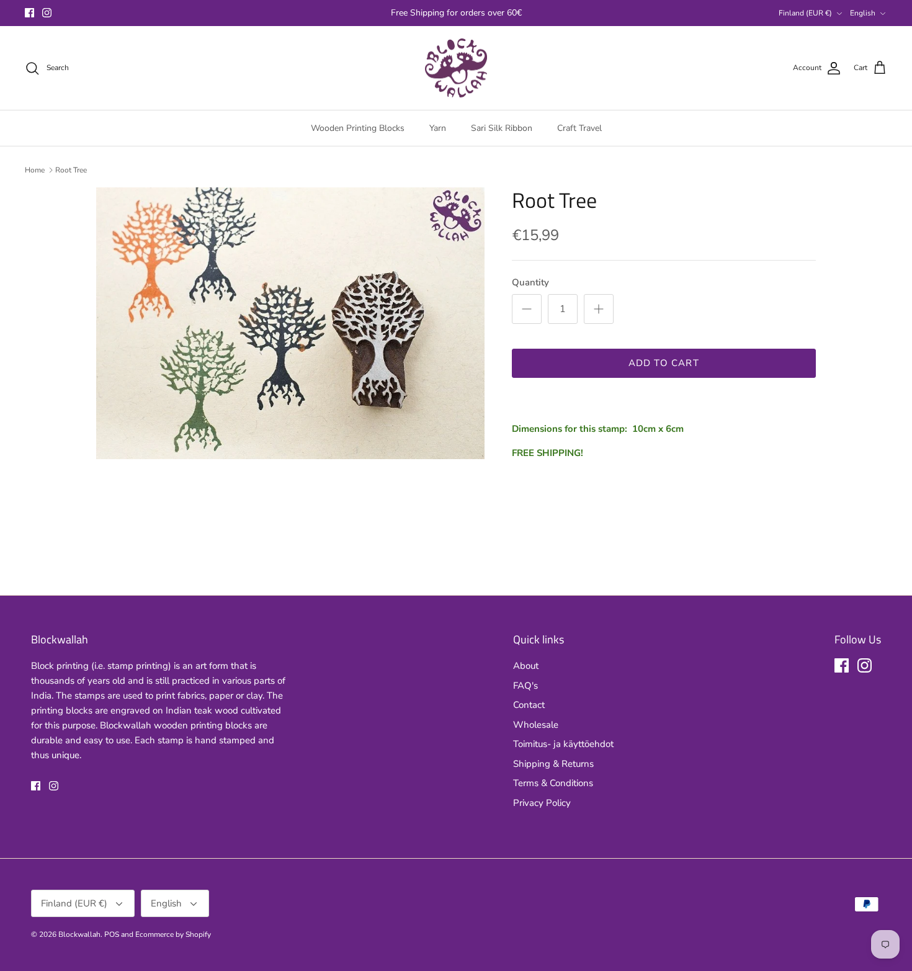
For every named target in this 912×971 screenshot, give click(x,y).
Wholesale (535, 724)
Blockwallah (79, 934)
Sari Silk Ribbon (501, 128)
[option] (290, 323)
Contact (529, 705)
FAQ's (525, 685)
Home (35, 170)
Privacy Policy (542, 803)
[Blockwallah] (456, 68)
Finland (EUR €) (805, 13)
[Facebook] (29, 12)
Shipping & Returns (553, 764)
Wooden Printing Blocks (358, 128)
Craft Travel (579, 128)
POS (111, 934)
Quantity (530, 282)
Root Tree (71, 170)
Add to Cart (663, 363)
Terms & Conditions (553, 783)
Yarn (437, 128)
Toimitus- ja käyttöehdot (563, 744)
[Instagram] (46, 12)
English (862, 13)
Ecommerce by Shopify (173, 934)
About (526, 666)
